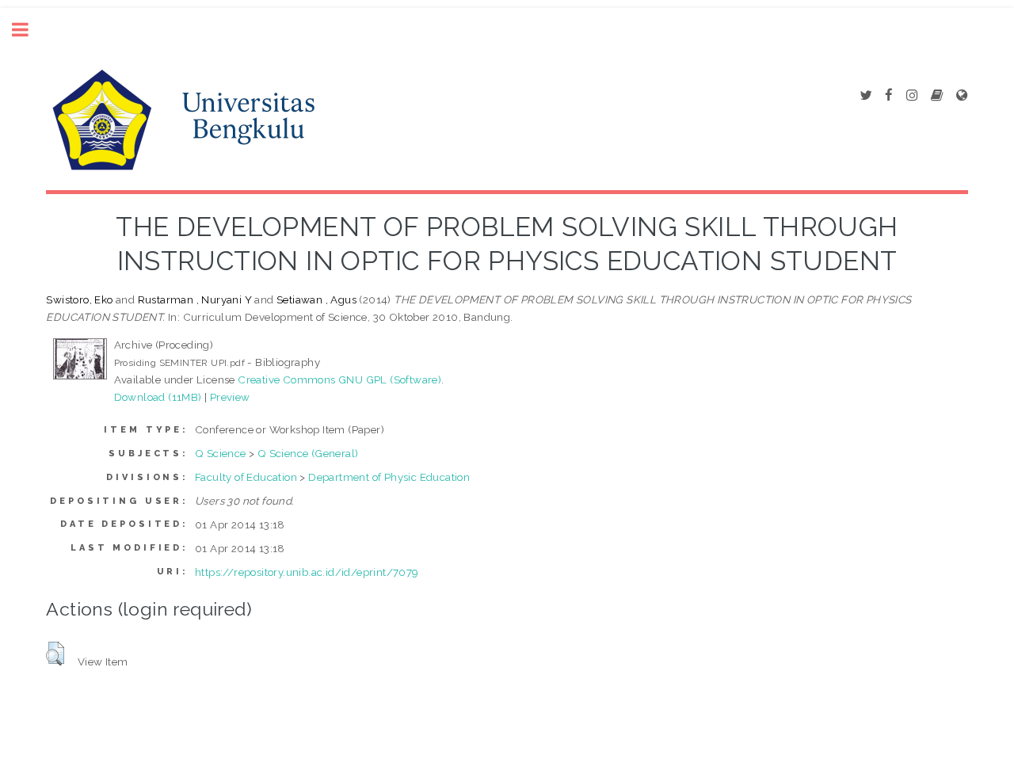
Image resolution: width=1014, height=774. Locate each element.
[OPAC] (937, 96)
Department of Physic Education (389, 477)
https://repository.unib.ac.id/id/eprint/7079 (307, 572)
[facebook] (889, 96)
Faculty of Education (246, 477)
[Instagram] (911, 96)
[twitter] (865, 96)
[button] (55, 653)
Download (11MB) (158, 397)
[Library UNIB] (961, 96)
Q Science (220, 453)
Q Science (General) (308, 453)
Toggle (28, 29)
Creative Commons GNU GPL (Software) (339, 379)
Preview (230, 397)
